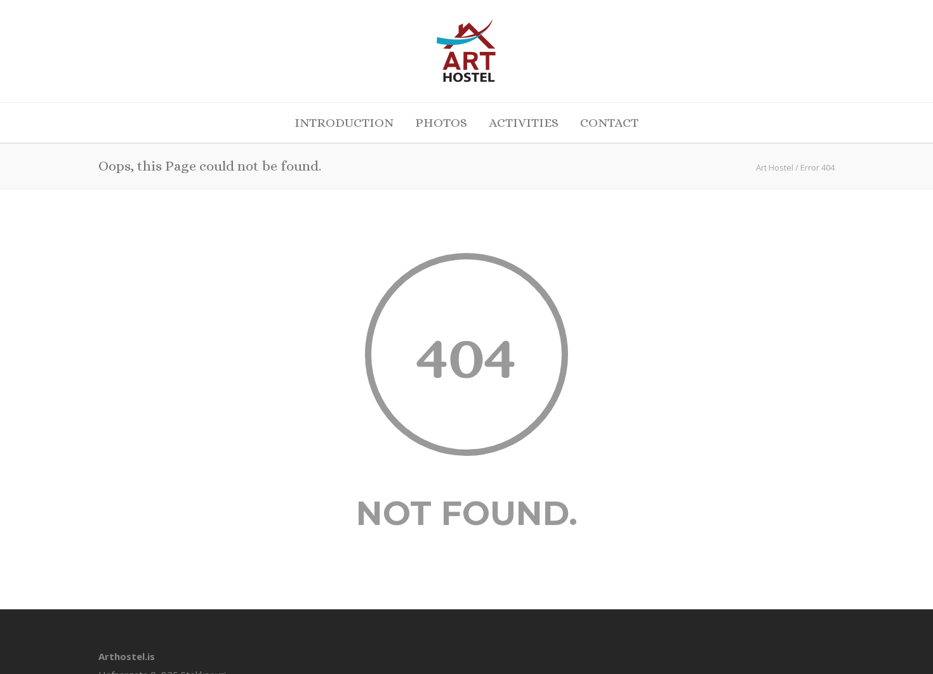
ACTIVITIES (524, 122)
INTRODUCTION (344, 122)
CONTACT (609, 122)
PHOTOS (441, 122)
